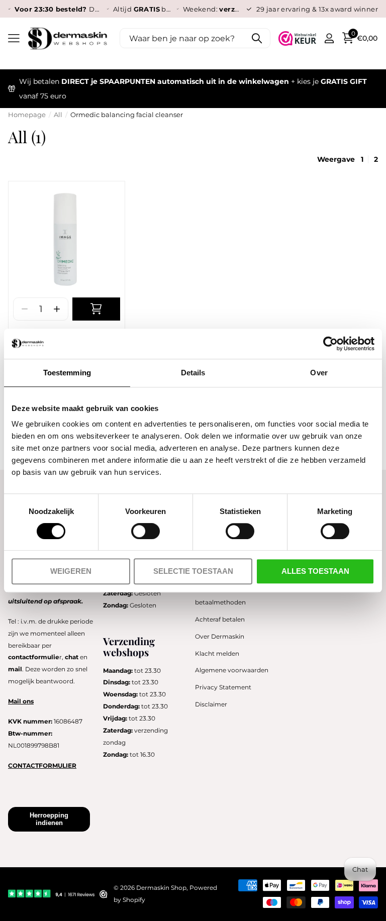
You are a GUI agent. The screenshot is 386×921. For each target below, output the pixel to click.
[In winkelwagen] (96, 309)
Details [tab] (193, 372)
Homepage (27, 115)
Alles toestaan (315, 571)
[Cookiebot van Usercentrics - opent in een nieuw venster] (330, 343)
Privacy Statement (223, 687)
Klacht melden (217, 653)
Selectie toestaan (193, 571)
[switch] (145, 531)
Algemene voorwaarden (231, 670)
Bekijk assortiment (14, 38)
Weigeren (70, 571)
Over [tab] (318, 372)
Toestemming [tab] (67, 372)
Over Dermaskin (219, 636)
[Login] (329, 38)
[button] (56, 309)
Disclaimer (211, 704)
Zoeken (256, 38)
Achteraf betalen (220, 619)
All (58, 115)
